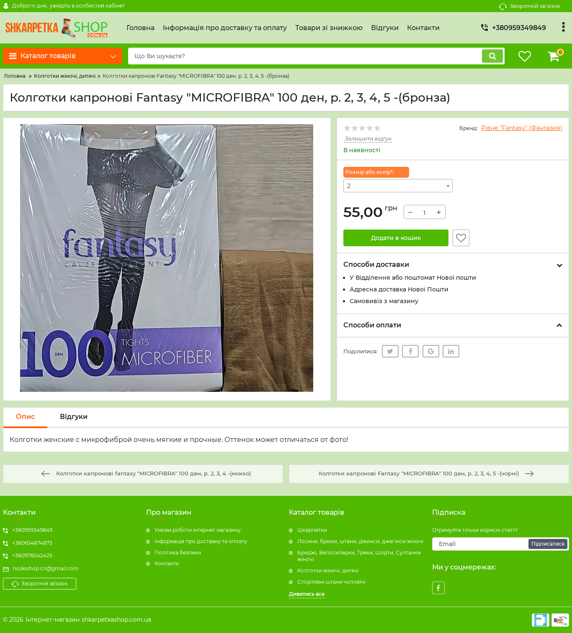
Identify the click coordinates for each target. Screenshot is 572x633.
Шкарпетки (312, 530)
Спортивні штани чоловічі (331, 582)
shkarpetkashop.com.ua (116, 619)
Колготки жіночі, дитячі (327, 570)
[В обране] (461, 238)
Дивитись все (307, 594)
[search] (492, 56)
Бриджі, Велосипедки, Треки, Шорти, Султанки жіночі (359, 556)
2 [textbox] (348, 186)
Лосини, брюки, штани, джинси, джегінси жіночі (360, 541)
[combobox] (398, 185)
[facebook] (438, 588)
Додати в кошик (396, 238)
